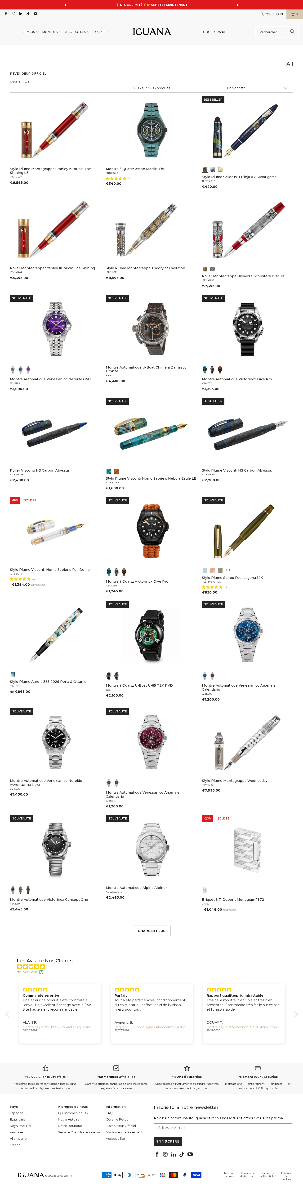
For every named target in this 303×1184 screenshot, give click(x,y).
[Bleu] (20, 369)
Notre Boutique (70, 1126)
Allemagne (18, 1138)
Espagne (16, 1113)
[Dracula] (212, 268)
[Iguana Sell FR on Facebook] (6, 14)
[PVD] (109, 676)
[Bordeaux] (212, 676)
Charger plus (151, 931)
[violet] (28, 369)
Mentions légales (229, 1174)
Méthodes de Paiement (124, 1132)
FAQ (109, 1113)
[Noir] (13, 369)
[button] (31, 32)
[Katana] (220, 169)
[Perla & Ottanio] (13, 674)
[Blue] (205, 570)
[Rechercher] (292, 32)
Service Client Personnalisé (79, 1132)
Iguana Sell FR (62, 1175)
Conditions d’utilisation (247, 1174)
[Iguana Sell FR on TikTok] (28, 14)
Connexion (274, 14)
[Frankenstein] (205, 268)
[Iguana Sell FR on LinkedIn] (20, 14)
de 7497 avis (27, 972)
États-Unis (17, 1119)
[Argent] (205, 890)
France (15, 1145)
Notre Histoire (69, 1119)
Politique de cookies (286, 1176)
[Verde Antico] (220, 570)
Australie (16, 1132)
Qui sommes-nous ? (73, 1113)
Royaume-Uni (20, 1126)
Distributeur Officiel (121, 1126)
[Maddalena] (212, 570)
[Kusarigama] (205, 169)
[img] (154, 966)
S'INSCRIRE (168, 1141)
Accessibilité (115, 1138)
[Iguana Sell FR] (152, 32)
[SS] (117, 676)
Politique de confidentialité (267, 1174)
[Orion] (117, 471)
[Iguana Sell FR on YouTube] (35, 14)
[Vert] (20, 890)
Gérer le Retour (118, 1119)
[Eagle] (109, 471)
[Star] (212, 169)
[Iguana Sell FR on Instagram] (13, 14)
